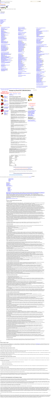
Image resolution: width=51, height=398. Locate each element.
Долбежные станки (38, 73)
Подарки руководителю (39, 84)
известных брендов (36, 192)
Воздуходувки (20, 54)
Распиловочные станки (39, 77)
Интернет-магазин (8, 192)
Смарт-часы (19, 76)
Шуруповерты (38, 70)
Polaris (10, 193)
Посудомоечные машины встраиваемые (6, 60)
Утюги (2, 40)
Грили (2, 30)
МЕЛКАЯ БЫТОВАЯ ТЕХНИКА (5, 27)
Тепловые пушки (20, 50)
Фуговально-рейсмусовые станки (40, 81)
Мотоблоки (19, 61)
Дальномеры (38, 52)
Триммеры (19, 69)
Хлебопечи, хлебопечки (4, 41)
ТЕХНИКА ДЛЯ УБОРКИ (39, 38)
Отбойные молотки (38, 58)
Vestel (11, 193)
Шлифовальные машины (39, 69)
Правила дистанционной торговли (10, 190)
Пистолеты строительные (39, 61)
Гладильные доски (3, 29)
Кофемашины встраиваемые (4, 57)
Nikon (29, 193)
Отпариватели (3, 36)
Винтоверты (38, 49)
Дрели (37, 53)
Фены (19, 29)
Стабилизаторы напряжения (40, 36)
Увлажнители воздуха (21, 51)
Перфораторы (38, 59)
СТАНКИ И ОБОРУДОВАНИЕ (40, 72)
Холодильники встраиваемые (5, 62)
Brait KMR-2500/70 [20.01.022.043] (6, 107)
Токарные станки (38, 79)
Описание (11, 93)
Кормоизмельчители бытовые (22, 59)
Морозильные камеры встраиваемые (5, 59)
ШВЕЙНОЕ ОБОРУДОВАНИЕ (22, 32)
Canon (27, 193)
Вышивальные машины (21, 33)
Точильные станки (38, 80)
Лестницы (37, 56)
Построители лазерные (39, 62)
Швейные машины (20, 34)
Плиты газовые (3, 46)
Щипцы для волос (20, 30)
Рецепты (9, 180)
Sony (43, 192)
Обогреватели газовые (21, 44)
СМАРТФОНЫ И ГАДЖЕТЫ (22, 75)
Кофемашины (3, 31)
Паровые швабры (38, 39)
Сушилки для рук (20, 48)
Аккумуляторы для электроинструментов (41, 46)
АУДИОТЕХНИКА (3, 67)
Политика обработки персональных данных (12, 198)
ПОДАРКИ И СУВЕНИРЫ (39, 83)
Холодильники (3, 50)
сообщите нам (29, 168)
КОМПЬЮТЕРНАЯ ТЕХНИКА (22, 71)
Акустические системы (4, 68)
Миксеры (2, 33)
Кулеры (37, 30)
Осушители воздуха (20, 45)
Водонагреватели (20, 42)
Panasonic (42, 192)
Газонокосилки (20, 55)
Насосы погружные (20, 65)
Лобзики (37, 57)
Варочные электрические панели (5, 54)
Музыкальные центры (4, 69)
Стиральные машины (3, 49)
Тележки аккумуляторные (39, 66)
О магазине (1, 20)
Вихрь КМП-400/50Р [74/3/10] (6, 97)
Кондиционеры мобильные (21, 43)
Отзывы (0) (19, 93)
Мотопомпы (19, 63)
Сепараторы (19, 67)
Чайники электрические (4, 42)
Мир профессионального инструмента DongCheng (31, 115)
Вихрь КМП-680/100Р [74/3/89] (6, 113)
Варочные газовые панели (4, 53)
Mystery (23, 193)
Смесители (2, 61)
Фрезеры (37, 68)
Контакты (9, 188)
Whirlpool (7, 193)
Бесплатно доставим (2, 4)
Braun (20, 193)
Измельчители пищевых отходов (5, 56)
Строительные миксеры (39, 64)
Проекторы (37, 34)
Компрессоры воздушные (39, 54)
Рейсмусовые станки (39, 78)
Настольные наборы (38, 31)
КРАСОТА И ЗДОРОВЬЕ (21, 27)
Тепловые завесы (20, 49)
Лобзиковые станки (38, 75)
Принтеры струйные (39, 33)
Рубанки (37, 63)
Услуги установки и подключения (40, 87)
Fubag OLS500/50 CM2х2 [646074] (6, 111)
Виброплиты (38, 48)
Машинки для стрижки (21, 28)
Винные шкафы (3, 45)
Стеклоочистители (38, 43)
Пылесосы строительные (21, 66)
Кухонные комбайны (3, 32)
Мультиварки (2, 34)
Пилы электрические (39, 60)
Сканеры (37, 35)
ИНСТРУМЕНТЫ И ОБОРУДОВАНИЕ (12, 88)
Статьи (9, 181)
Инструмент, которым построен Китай (31, 113)
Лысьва (16, 193)
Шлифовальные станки (39, 82)
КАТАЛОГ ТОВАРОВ (3, 19)
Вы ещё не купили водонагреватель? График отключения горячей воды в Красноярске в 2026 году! (32, 111)
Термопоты (2, 39)
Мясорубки (2, 35)
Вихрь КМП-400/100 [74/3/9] (6, 100)
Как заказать (1, 22)
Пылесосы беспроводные (39, 41)
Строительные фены (39, 65)
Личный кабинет (8, 183)
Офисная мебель (38, 32)
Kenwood (25, 193)
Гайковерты (37, 50)
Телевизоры (2, 66)
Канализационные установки (22, 58)
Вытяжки (2, 55)
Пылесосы (37, 40)
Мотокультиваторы (20, 62)
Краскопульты (38, 55)
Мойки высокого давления (21, 60)
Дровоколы (37, 74)
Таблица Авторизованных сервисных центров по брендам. (32, 120)
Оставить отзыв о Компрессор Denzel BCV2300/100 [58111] (15, 174)
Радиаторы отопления (21, 47)
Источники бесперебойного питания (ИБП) (23, 73)
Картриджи (37, 29)
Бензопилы (37, 47)
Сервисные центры (10, 178)
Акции (1, 23)
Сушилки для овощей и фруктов (22, 68)
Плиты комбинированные (4, 47)
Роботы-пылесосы (38, 42)
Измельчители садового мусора (22, 57)
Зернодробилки (20, 56)
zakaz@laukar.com (2, 2)
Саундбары (2, 70)
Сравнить (32, 106)
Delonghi (18, 193)
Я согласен (33, 176)
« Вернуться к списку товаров (5, 89)
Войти (8, 5)
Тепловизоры (38, 67)
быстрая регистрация (3, 5)
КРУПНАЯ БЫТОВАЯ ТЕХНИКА (5, 44)
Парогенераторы (3, 37)
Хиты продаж (2, 21)
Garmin (31, 193)
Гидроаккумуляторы (38, 51)
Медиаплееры (3, 65)
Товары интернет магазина (3, 88)
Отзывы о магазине (10, 179)
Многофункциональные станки (40, 76)
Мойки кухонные (3, 58)
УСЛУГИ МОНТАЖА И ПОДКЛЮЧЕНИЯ (42, 86)
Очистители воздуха (20, 46)
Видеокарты (19, 72)
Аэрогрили (2, 28)
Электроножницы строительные (40, 71)
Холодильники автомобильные (22, 38)
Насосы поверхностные (21, 64)
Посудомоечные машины (4, 48)
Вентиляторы (20, 41)
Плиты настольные (3, 38)
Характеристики (15, 93)
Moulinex (14, 193)
